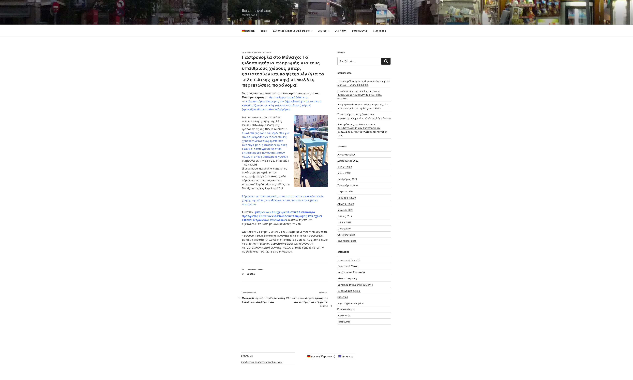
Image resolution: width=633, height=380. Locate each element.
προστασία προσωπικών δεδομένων (261, 362)
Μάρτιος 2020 (345, 209)
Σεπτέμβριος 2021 (347, 185)
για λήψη (340, 30)
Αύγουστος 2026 (346, 154)
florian (267, 52)
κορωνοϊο (342, 296)
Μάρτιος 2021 (345, 191)
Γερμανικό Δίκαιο (255, 269)
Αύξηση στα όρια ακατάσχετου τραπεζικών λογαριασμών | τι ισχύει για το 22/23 (362, 106)
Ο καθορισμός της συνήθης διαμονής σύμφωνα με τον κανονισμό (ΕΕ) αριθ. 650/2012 (359, 94)
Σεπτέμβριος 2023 (347, 160)
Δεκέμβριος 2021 (347, 179)
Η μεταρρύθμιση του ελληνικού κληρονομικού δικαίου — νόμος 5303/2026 (363, 82)
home (263, 30)
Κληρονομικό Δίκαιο (349, 290)
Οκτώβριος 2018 (346, 234)
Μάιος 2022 (344, 173)
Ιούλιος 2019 (344, 216)
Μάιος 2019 (344, 228)
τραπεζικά (343, 321)
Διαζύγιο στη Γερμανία (351, 272)
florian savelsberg (257, 10)
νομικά (322, 30)
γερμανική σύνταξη (348, 260)
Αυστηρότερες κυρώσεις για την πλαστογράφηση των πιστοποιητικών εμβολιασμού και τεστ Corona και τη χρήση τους (362, 130)
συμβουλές (343, 315)
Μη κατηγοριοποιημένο (350, 303)
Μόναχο (251, 274)
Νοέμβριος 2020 (346, 197)
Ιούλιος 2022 (344, 167)
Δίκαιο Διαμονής (347, 278)
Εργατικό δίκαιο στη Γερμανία (355, 284)
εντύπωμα (247, 355)
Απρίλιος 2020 (345, 203)
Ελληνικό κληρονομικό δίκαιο (291, 30)
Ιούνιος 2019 (344, 222)
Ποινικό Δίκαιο (345, 309)
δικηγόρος (379, 30)
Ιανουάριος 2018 (347, 240)
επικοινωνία (359, 30)
